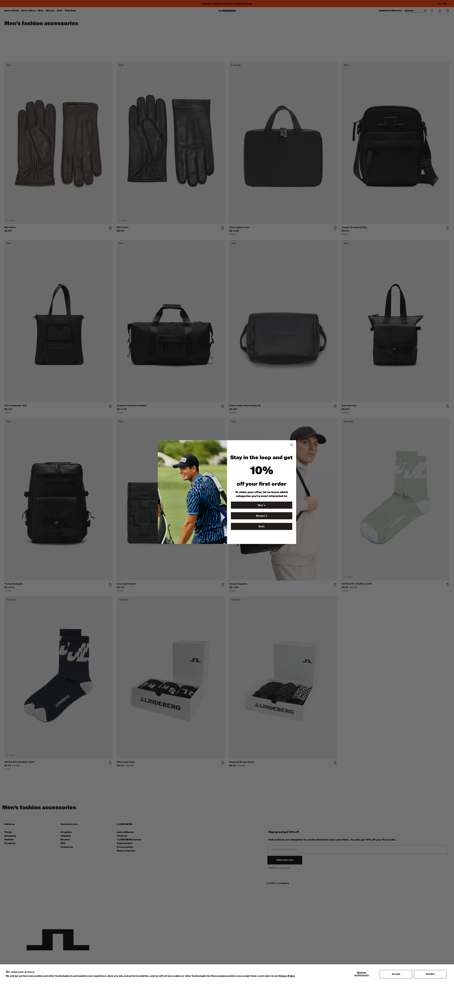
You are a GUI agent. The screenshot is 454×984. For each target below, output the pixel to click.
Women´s (261, 515)
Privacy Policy (286, 976)
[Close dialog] (292, 445)
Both (262, 526)
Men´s (261, 505)
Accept (396, 974)
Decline (430, 974)
